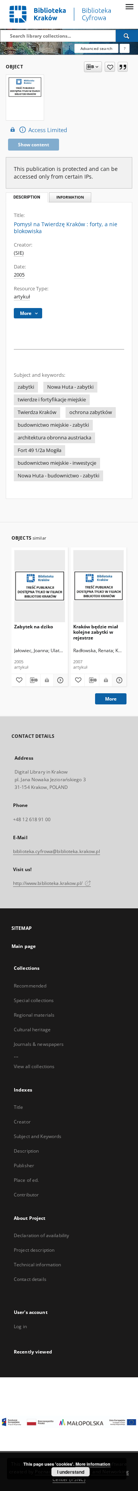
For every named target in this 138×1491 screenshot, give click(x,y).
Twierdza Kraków (37, 412)
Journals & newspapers (39, 1044)
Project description (34, 1250)
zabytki (26, 387)
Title (18, 1107)
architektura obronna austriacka (54, 437)
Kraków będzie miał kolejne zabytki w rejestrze (95, 632)
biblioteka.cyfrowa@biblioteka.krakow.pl (56, 851)
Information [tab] (70, 197)
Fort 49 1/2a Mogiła (39, 450)
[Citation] (123, 67)
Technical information (37, 1264)
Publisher (24, 1165)
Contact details (30, 1279)
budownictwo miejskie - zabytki (53, 425)
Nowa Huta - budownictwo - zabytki (58, 475)
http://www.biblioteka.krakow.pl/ (48, 883)
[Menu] (129, 6)
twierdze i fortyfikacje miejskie (52, 399)
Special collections (34, 1000)
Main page (24, 946)
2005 (19, 275)
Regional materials (34, 1015)
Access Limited (47, 130)
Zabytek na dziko (33, 626)
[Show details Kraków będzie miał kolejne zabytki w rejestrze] (118, 680)
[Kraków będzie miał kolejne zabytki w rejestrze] (99, 585)
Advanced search (96, 48)
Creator (22, 1121)
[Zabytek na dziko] (40, 585)
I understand (70, 1471)
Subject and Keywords (37, 1136)
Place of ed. (26, 1180)
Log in (20, 1326)
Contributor (26, 1194)
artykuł (22, 296)
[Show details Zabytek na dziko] (60, 680)
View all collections (34, 1066)
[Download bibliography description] (33, 680)
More (111, 699)
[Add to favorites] (110, 67)
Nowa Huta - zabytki (70, 387)
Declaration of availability (41, 1235)
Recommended (30, 985)
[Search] (127, 36)
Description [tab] (26, 197)
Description (26, 1151)
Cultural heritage (32, 1029)
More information (93, 1464)
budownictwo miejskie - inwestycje (57, 463)
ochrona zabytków (90, 412)
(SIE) (19, 253)
